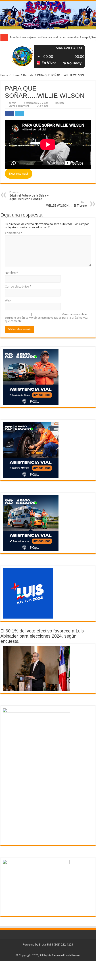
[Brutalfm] (48, 15)
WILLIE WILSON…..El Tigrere (66, 204)
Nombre (11, 272)
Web (8, 300)
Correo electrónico (18, 286)
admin (12, 103)
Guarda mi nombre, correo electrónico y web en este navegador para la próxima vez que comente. (46, 318)
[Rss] (48, 950)
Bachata (28, 75)
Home (4, 75)
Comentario (13, 233)
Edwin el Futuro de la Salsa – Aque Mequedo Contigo (29, 196)
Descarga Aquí (18, 173)
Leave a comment (19, 105)
